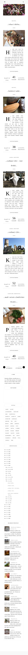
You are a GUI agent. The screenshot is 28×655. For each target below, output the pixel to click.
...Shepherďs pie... (14, 619)
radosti (7, 433)
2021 (7, 459)
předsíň (17, 430)
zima (12, 440)
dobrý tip (7, 416)
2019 (7, 463)
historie (7, 421)
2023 (7, 455)
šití (13, 435)
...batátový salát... (14, 91)
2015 (7, 508)
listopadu (9, 469)
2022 (7, 457)
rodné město (8, 435)
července (9, 477)
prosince (9, 467)
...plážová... (12, 630)
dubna (8, 497)
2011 (7, 516)
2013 (7, 512)
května (8, 481)
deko (6, 414)
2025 (7, 451)
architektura (8, 411)
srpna (8, 475)
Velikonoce (7, 437)
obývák (12, 428)
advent (11, 409)
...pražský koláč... (14, 596)
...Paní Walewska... (14, 607)
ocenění (17, 428)
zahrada (7, 440)
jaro (15, 421)
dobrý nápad (17, 293)
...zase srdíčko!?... (14, 573)
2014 (7, 510)
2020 (7, 461)
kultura (12, 426)
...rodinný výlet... (14, 232)
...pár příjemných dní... (15, 551)
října (8, 471)
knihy (11, 423)
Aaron (11, 157)
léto (17, 426)
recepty (14, 20)
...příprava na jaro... (14, 540)
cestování (16, 157)
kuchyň (7, 426)
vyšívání (14, 437)
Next (22, 38)
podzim (12, 430)
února (8, 500)
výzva (19, 437)
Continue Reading (14, 71)
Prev (5, 38)
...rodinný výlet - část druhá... (14, 163)
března (8, 498)
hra (12, 421)
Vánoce (18, 435)
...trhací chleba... (14, 24)
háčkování (7, 418)
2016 (7, 506)
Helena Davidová (21, 79)
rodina (17, 433)
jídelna (7, 423)
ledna (8, 502)
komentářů (14, 77)
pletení (7, 430)
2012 (7, 514)
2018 (7, 465)
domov (19, 416)
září (8, 473)
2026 (7, 449)
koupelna (17, 423)
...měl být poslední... (14, 585)
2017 (7, 504)
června (8, 479)
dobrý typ (13, 416)
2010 (7, 518)
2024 (7, 453)
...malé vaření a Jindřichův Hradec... (14, 299)
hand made (14, 418)
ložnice (7, 428)
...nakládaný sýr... (14, 562)
